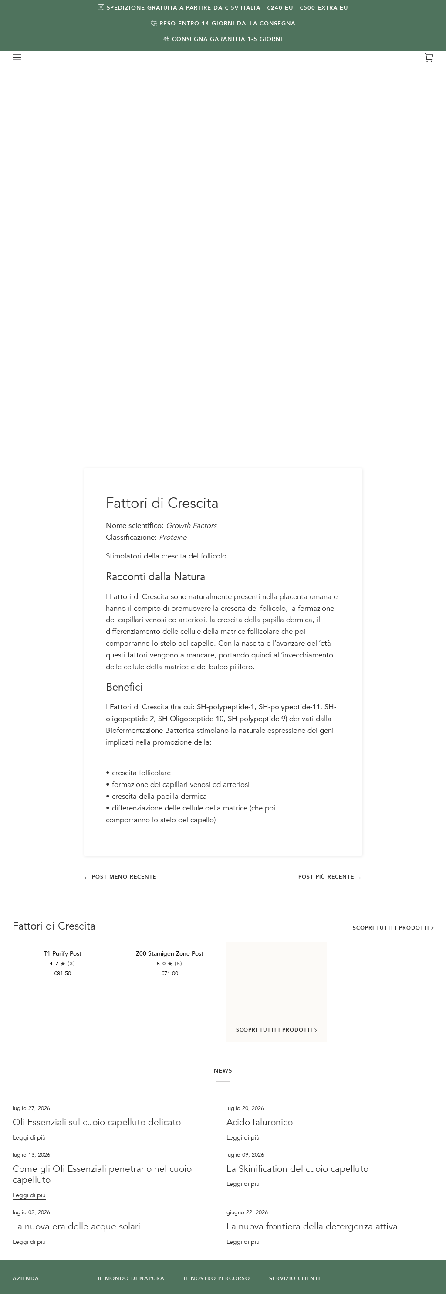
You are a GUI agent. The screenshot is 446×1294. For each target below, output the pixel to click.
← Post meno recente (120, 876)
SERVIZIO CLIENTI (294, 1278)
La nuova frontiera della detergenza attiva (312, 1226)
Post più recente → (330, 876)
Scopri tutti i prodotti (391, 927)
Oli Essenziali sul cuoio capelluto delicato (97, 1122)
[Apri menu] (26, 58)
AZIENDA (26, 1278)
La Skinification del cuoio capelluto (297, 1169)
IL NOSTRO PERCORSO (217, 1278)
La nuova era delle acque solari (76, 1226)
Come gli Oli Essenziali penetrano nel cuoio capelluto (102, 1175)
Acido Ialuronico (260, 1122)
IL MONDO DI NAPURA (131, 1278)
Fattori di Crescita (54, 926)
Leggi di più (29, 1138)
